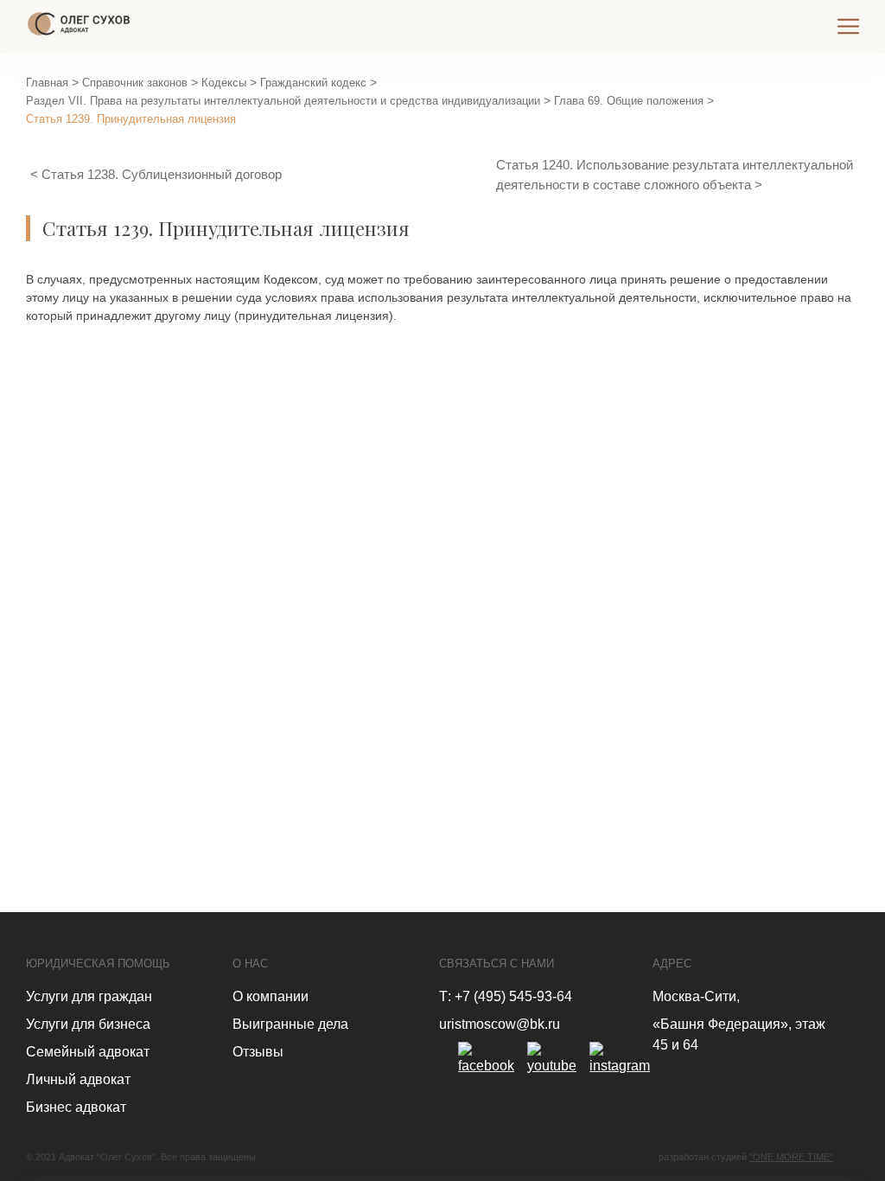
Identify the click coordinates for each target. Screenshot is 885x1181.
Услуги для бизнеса (88, 1024)
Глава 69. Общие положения (629, 100)
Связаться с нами (496, 963)
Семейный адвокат (88, 1051)
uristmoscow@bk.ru (499, 1024)
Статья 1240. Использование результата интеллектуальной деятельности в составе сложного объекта (674, 174)
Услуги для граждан (89, 996)
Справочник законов (135, 82)
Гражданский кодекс (313, 82)
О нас (250, 963)
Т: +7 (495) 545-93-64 (505, 996)
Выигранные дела (290, 1024)
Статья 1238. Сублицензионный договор (161, 174)
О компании (270, 996)
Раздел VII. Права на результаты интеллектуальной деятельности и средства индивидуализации (283, 100)
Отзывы (257, 1051)
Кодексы (223, 82)
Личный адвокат (78, 1079)
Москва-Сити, (696, 996)
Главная (47, 82)
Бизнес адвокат (76, 1107)
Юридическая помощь (98, 963)
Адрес (672, 963)
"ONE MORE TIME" (791, 1157)
